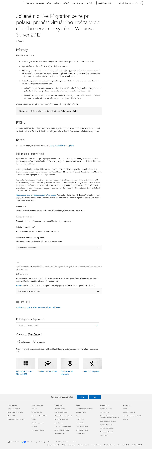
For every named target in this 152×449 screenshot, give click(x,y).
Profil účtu (34, 408)
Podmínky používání (83, 445)
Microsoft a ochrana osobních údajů (132, 416)
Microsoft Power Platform (107, 428)
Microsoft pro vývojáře (106, 408)
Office (49, 3)
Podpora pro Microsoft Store (39, 416)
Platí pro (20, 41)
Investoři (125, 419)
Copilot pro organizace (14, 408)
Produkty (56, 3)
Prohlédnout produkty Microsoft (16, 419)
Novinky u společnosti (129, 412)
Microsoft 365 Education (61, 419)
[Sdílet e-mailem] (27, 301)
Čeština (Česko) (15, 441)
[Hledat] (96, 325)
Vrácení (34, 419)
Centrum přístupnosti (91, 371)
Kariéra (125, 408)
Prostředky (89, 3)
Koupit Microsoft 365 (104, 3)
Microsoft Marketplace (106, 425)
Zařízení (66, 3)
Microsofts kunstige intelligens (84, 408)
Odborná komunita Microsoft (108, 421)
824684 (19, 285)
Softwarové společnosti (106, 432)
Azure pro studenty (60, 433)
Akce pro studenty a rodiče (62, 430)
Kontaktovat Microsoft (53, 445)
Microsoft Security (81, 412)
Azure (77, 416)
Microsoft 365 (40, 3)
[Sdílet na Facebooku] (17, 301)
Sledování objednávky (37, 423)
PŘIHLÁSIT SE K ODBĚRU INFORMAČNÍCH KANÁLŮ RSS (39, 307)
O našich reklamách (109, 445)
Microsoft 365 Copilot (82, 430)
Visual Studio (103, 435)
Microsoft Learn (104, 412)
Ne (95, 397)
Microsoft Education (60, 408)
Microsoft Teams (80, 433)
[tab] (24, 342)
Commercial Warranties (38, 430)
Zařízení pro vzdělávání (61, 412)
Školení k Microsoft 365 (47, 371)
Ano (82, 397)
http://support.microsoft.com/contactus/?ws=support (36, 195)
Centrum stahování (37, 412)
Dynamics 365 (80, 419)
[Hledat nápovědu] (136, 2)
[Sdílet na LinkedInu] (21, 301)
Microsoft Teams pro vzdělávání (63, 416)
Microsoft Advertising (82, 426)
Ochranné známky (96, 445)
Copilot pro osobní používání (15, 412)
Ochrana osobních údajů (68, 445)
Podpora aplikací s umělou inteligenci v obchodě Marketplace (109, 416)
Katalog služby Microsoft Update (61, 145)
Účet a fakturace (77, 3)
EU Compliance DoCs (123, 445)
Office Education (59, 423)
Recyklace (34, 426)
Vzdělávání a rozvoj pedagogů (63, 426)
